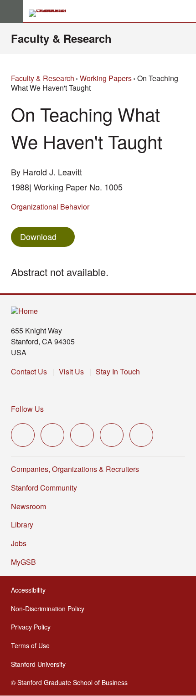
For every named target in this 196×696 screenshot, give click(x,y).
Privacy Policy (33, 626)
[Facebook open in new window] (52, 435)
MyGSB (26, 562)
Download (38, 236)
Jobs (18, 543)
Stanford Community (44, 487)
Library (22, 524)
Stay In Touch (118, 371)
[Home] (24, 311)
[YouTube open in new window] (112, 435)
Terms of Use (33, 645)
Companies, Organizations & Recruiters (75, 469)
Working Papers (106, 78)
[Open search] (185, 11)
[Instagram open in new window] (82, 435)
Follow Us (27, 409)
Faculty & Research (61, 38)
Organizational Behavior (50, 206)
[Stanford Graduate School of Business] (51, 13)
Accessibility (31, 589)
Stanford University (41, 664)
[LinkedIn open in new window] (141, 435)
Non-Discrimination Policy (50, 608)
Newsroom (28, 506)
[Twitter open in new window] (23, 435)
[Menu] (11, 11)
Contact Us (29, 371)
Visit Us (71, 371)
